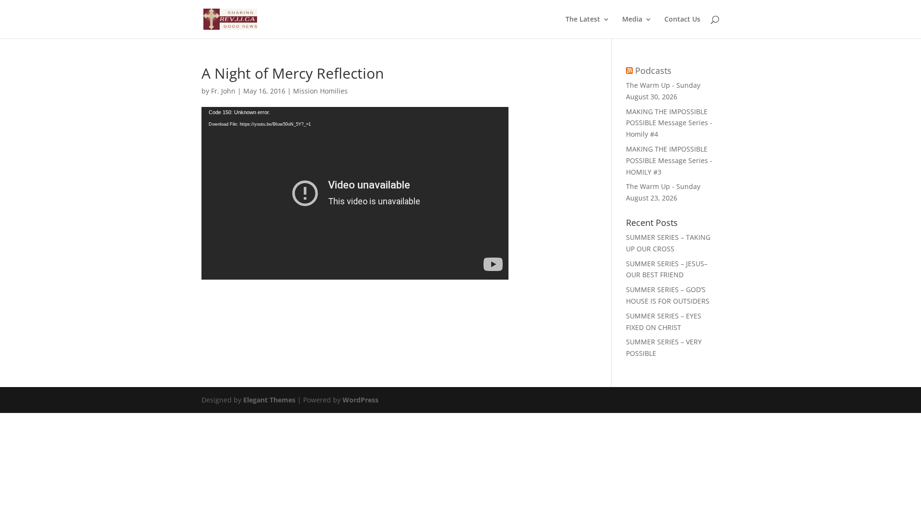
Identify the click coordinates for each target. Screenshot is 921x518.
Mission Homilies (320, 90)
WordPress (360, 399)
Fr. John (223, 90)
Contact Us (682, 20)
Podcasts (653, 70)
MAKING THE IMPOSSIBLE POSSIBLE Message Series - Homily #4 (669, 123)
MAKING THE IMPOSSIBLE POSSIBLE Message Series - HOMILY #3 (669, 160)
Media (632, 20)
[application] (354, 193)
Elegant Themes (269, 399)
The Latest (583, 20)
